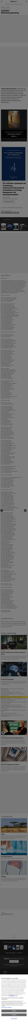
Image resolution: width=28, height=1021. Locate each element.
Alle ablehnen (14, 1014)
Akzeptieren (14, 1010)
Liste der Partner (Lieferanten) (6, 1007)
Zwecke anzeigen (14, 1018)
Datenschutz (11, 995)
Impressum (16, 995)
